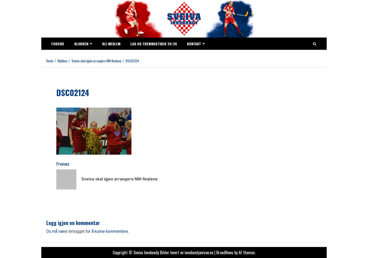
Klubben (81, 43)
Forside (57, 43)
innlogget (76, 231)
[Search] (314, 44)
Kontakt (194, 43)
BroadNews (224, 252)
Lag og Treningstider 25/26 (153, 43)
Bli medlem (111, 43)
